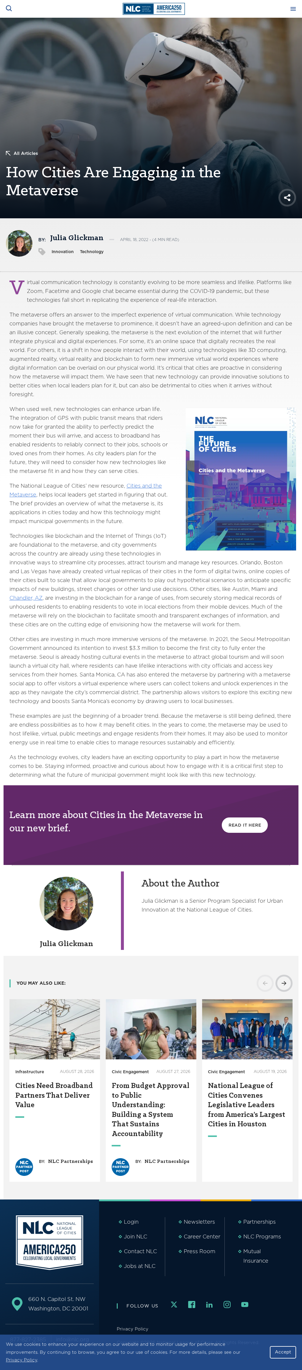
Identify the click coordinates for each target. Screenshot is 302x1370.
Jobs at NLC (139, 1266)
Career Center (202, 1236)
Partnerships (259, 1222)
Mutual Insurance (255, 1256)
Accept (283, 1352)
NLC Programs (262, 1236)
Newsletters (199, 1222)
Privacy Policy (21, 1360)
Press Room (199, 1251)
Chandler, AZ (25, 598)
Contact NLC (140, 1251)
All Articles (26, 153)
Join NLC (135, 1236)
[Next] (284, 983)
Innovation (63, 251)
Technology (92, 251)
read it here (245, 825)
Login (131, 1222)
